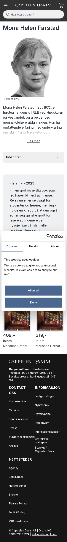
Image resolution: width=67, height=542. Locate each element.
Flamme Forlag (18, 503)
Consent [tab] (12, 246)
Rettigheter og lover (44, 534)
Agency (13, 467)
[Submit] (7, 14)
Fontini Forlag (17, 512)
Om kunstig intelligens (42, 440)
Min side (14, 410)
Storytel (13, 494)
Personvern (42, 422)
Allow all (33, 290)
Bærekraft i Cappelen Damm (45, 449)
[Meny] (5, 5)
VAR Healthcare (18, 521)
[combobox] (33, 14)
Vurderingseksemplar (22, 436)
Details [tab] (33, 246)
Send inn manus (18, 419)
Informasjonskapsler (47, 431)
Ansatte (13, 445)
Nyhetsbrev (42, 405)
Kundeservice (17, 401)
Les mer (33, 141)
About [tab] (55, 246)
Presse (13, 427)
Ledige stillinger (44, 396)
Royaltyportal (43, 413)
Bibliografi (14, 157)
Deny (33, 302)
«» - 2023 (22, 183)
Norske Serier (17, 485)
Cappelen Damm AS (24, 530)
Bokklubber (16, 476)
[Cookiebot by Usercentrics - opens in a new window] (47, 236)
